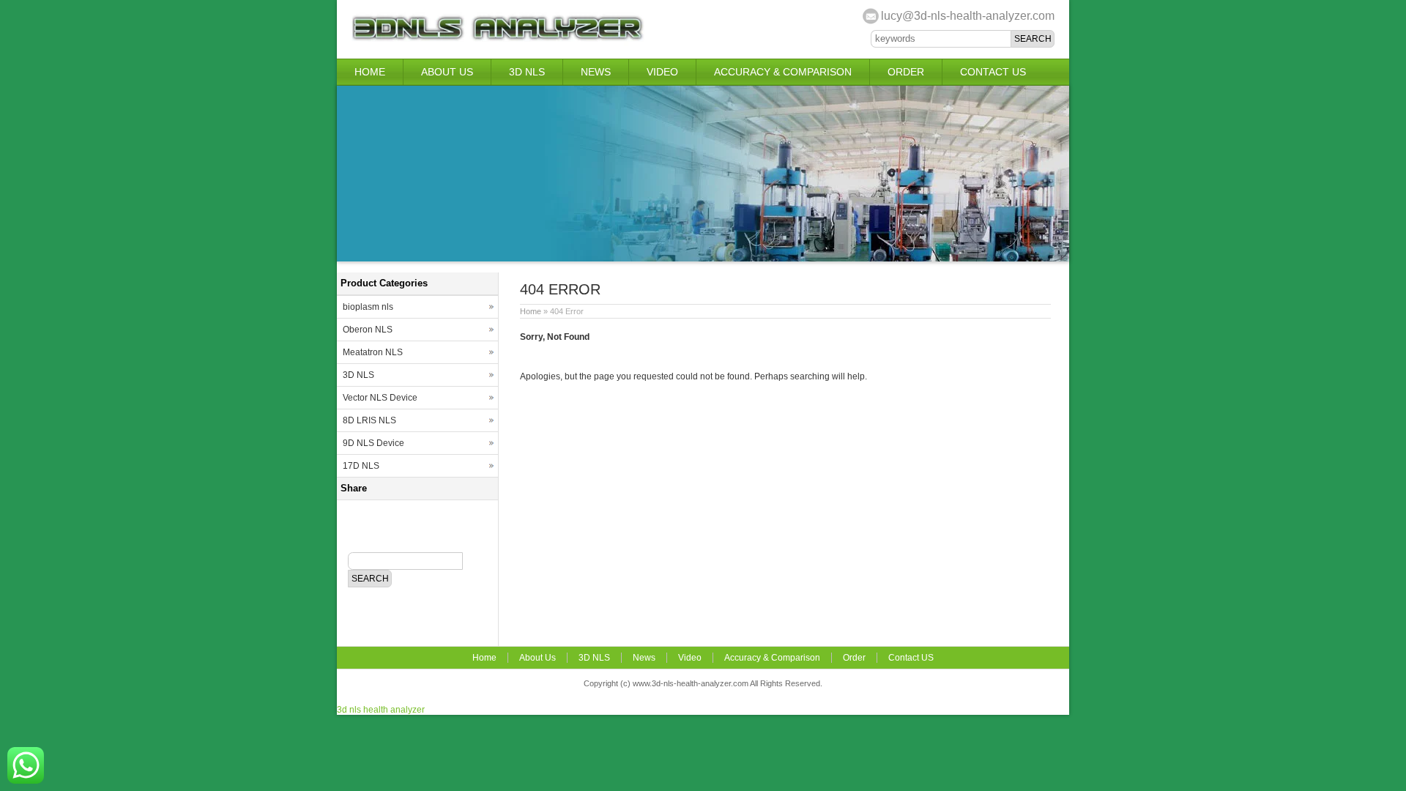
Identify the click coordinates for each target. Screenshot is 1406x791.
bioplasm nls (368, 307)
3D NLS (527, 72)
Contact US (993, 72)
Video (662, 72)
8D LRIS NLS (369, 420)
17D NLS (361, 466)
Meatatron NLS (373, 352)
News (596, 72)
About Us (447, 72)
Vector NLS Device (380, 398)
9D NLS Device (373, 443)
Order (906, 72)
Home (369, 72)
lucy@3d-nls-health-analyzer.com (967, 16)
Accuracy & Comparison (783, 72)
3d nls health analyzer (381, 710)
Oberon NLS (368, 329)
